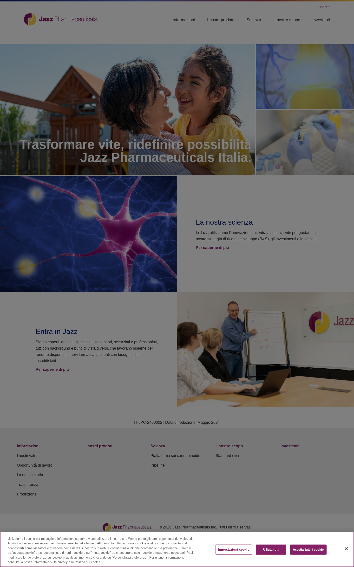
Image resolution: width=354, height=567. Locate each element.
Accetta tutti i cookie (308, 549)
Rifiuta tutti (270, 549)
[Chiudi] (346, 548)
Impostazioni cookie (233, 549)
